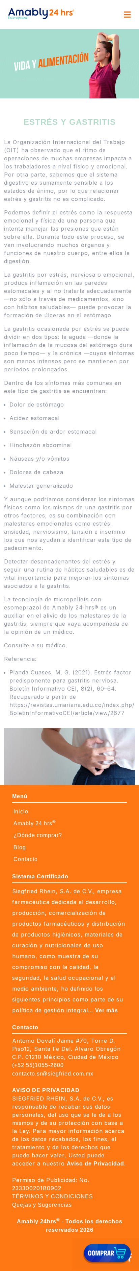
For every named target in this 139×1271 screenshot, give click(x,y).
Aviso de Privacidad (95, 1163)
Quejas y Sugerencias (42, 1205)
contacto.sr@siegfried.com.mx (52, 1074)
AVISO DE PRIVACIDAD (46, 1090)
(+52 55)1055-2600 (38, 1065)
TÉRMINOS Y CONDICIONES (52, 1196)
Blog (19, 847)
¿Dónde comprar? (37, 835)
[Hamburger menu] (127, 14)
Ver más (106, 1010)
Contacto (25, 859)
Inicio (20, 811)
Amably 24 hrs (34, 822)
